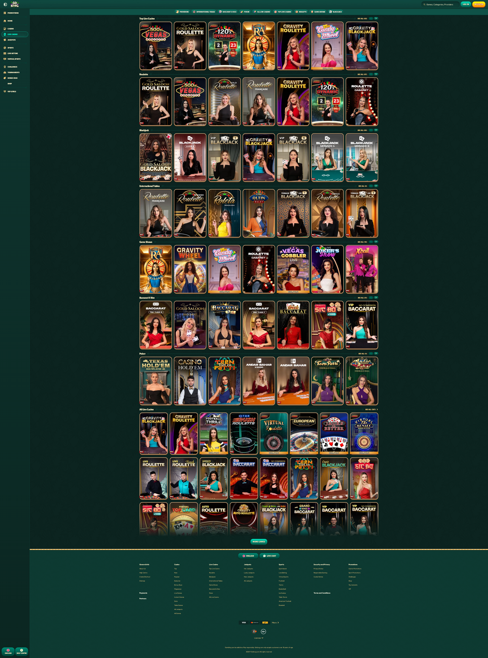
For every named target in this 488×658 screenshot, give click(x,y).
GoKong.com (259, 647)
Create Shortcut (144, 577)
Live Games (178, 593)
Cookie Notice (318, 577)
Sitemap (142, 581)
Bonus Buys (178, 585)
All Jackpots (178, 609)
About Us (142, 569)
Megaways (177, 589)
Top (175, 569)
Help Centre (143, 573)
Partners (142, 598)
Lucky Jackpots (249, 573)
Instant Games (179, 597)
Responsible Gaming (320, 573)
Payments (143, 593)
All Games (177, 613)
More (274, 622)
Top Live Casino (147, 18)
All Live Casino (146, 409)
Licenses (257, 638)
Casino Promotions (355, 569)
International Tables (149, 186)
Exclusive (177, 581)
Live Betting (283, 573)
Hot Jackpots (248, 569)
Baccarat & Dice (147, 297)
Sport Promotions (355, 573)
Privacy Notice (318, 569)
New (175, 573)
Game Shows (145, 242)
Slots (176, 601)
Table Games (178, 605)
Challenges (352, 577)
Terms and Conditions (322, 593)
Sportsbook (283, 569)
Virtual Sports (283, 577)
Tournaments (353, 585)
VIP (350, 589)
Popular (176, 577)
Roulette (143, 74)
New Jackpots (249, 577)
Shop (350, 581)
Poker (142, 353)
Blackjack (144, 130)
